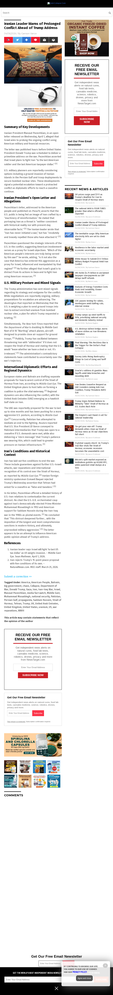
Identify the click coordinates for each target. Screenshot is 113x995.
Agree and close (84, 978)
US (50, 607)
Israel (57, 589)
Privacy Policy (80, 972)
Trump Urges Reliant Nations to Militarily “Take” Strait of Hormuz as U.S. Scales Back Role (91, 404)
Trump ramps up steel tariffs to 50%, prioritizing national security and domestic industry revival (90, 317)
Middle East (53, 593)
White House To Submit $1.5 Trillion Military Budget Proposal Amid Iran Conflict (91, 261)
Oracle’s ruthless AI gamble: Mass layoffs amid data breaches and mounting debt (91, 373)
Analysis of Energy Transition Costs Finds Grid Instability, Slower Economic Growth (91, 289)
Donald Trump (17, 589)
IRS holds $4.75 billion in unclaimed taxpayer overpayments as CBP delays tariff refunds (92, 275)
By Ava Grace (91, 242)
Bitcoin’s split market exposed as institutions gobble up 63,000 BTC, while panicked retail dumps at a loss (91, 463)
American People (40, 582)
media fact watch (36, 593)
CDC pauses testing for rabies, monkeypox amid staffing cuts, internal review (89, 303)
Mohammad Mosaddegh (17, 596)
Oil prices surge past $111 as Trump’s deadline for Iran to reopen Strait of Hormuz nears (89, 197)
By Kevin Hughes (92, 323)
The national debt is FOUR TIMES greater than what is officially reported (90, 211)
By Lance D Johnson (93, 217)
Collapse (34, 585)
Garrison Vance (29, 33)
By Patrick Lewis (92, 281)
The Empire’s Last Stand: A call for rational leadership (91, 416)
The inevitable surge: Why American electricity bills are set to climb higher (92, 236)
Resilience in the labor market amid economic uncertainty (92, 249)
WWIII (21, 610)
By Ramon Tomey (92, 421)
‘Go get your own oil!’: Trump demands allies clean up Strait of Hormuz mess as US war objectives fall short (91, 430)
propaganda (25, 600)
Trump (26, 603)
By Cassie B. (90, 203)
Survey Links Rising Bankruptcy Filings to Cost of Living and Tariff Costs (90, 359)
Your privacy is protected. (16, 721)
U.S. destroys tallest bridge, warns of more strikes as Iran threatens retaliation (91, 331)
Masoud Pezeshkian (15, 593)
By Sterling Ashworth (93, 365)
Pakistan (55, 596)
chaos (26, 585)
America (25, 582)
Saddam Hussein (42, 600)
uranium (43, 607)
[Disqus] (33, 836)
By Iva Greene (91, 295)
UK (32, 603)
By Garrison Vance (92, 228)
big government (12, 585)
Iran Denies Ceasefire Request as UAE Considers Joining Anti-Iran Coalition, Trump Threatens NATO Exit (90, 388)
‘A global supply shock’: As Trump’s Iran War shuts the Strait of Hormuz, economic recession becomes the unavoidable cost (92, 447)
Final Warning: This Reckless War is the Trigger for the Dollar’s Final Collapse (91, 345)
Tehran (17, 603)
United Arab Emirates (46, 603)
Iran (35, 589)
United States (30, 607)
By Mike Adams (91, 351)
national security (41, 596)
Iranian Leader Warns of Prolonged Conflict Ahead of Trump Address (91, 223)
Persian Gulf (10, 600)
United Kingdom (13, 607)
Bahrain (55, 582)
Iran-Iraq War (45, 589)
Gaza (28, 589)
